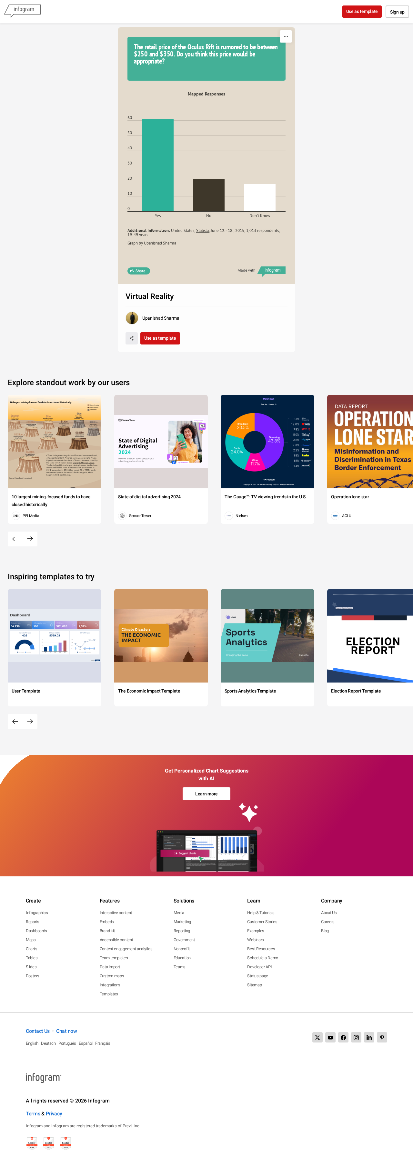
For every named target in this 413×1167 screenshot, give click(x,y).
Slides (31, 966)
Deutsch (48, 1043)
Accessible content (116, 939)
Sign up (397, 12)
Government (184, 939)
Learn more (206, 793)
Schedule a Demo (262, 957)
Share (140, 271)
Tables (31, 957)
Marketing (182, 921)
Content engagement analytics (126, 948)
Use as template (362, 11)
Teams (180, 966)
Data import (110, 966)
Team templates (114, 957)
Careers (328, 921)
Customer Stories (262, 921)
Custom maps (112, 975)
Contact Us (38, 1031)
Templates (109, 994)
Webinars (255, 939)
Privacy (54, 1114)
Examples (255, 930)
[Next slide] (30, 539)
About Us (329, 912)
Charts (31, 948)
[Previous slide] (15, 539)
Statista (202, 230)
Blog (325, 930)
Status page (257, 975)
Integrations (110, 984)
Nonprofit (182, 948)
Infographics (37, 912)
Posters (32, 975)
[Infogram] (22, 12)
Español (86, 1043)
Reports (32, 921)
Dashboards (36, 930)
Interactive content (116, 912)
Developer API (259, 966)
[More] (286, 36)
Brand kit (107, 930)
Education (182, 957)
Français (102, 1043)
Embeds (107, 921)
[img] (158, 165)
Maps (31, 939)
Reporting (182, 930)
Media (179, 912)
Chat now (66, 1031)
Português (67, 1043)
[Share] (132, 338)
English (32, 1043)
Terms (33, 1114)
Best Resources (261, 948)
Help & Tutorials (260, 912)
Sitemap (254, 984)
